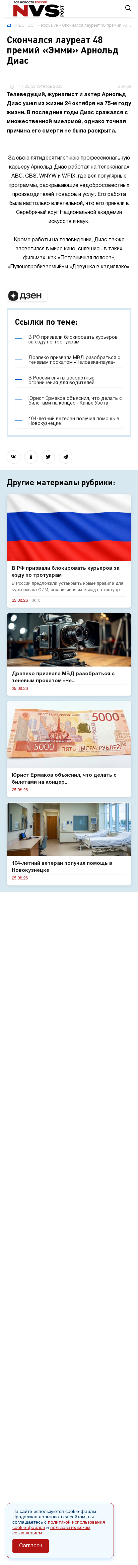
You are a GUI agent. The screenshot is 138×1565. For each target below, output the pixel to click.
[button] (27, 296)
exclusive (49, 25)
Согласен (30, 1546)
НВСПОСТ (26, 25)
